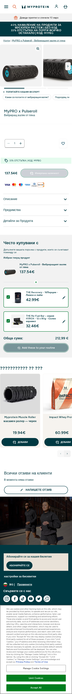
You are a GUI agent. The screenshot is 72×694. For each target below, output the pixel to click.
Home (6, 40)
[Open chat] (47, 598)
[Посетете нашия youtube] (30, 598)
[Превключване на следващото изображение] (68, 66)
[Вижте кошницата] (65, 6)
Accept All (35, 687)
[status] (14, 143)
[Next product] (67, 453)
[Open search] (14, 6)
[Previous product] (60, 453)
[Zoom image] (38, 48)
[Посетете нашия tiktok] (22, 598)
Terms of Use (41, 662)
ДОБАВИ (23, 442)
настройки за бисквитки (20, 576)
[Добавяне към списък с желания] (63, 143)
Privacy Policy (23, 662)
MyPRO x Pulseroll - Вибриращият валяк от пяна (38, 40)
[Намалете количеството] (8, 143)
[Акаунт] (57, 6)
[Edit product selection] (63, 297)
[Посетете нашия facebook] (14, 598)
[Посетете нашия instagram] (6, 598)
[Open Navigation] (6, 6)
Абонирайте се (19, 565)
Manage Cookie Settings (36, 668)
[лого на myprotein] (35, 6)
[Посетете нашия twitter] (38, 598)
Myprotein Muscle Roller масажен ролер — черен (20, 419)
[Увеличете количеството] (20, 143)
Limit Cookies (36, 678)
